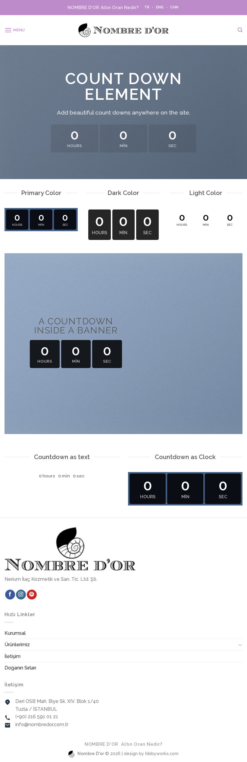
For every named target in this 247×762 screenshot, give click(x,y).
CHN (174, 7)
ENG (160, 7)
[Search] (240, 30)
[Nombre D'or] (123, 30)
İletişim (12, 656)
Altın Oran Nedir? (103, 7)
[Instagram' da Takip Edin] (21, 595)
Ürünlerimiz (17, 644)
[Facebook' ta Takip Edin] (10, 595)
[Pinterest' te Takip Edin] (32, 595)
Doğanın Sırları (20, 668)
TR (146, 7)
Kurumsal (15, 633)
